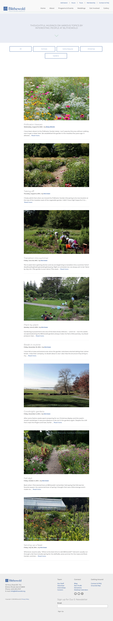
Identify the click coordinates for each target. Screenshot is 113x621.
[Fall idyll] (56, 452)
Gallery (106, 8)
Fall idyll (28, 478)
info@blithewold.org (18, 591)
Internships (61, 588)
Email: (59, 603)
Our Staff (60, 583)
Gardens (56, 56)
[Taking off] (56, 165)
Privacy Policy (25, 599)
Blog (75, 583)
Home (43, 8)
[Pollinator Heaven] (56, 98)
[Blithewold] (14, 9)
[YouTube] (79, 593)
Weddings (81, 8)
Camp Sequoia (68, 49)
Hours (73, 3)
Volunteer (60, 585)
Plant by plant (31, 325)
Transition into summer (36, 258)
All (20, 49)
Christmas (91, 49)
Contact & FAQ (104, 3)
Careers (60, 590)
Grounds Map (96, 585)
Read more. (35, 135)
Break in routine (32, 344)
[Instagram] (82, 593)
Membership (91, 3)
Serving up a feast (33, 545)
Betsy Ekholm (50, 127)
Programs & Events (65, 8)
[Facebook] (75, 593)
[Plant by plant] (56, 299)
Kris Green (47, 193)
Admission (64, 3)
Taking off (29, 191)
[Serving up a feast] (56, 519)
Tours (81, 3)
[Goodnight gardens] (56, 385)
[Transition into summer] (56, 232)
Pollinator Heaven (33, 124)
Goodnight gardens (34, 411)
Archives (44, 49)
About (51, 8)
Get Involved (94, 8)
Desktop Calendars (81, 590)
